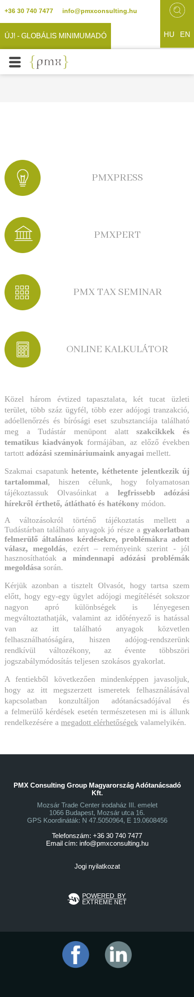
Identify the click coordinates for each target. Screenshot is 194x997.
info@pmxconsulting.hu (99, 10)
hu (169, 34)
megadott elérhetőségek (99, 722)
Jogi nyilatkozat (97, 866)
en (185, 34)
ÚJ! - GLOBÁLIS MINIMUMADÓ (55, 36)
